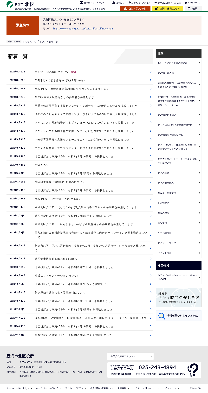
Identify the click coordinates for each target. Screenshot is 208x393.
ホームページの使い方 (47, 388)
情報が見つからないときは (182, 315)
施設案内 (162, 223)
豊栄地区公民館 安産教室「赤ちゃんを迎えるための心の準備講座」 (177, 85)
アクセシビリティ (74, 388)
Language (192, 2)
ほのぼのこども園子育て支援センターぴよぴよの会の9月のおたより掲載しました (86, 114)
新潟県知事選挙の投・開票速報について (60, 292)
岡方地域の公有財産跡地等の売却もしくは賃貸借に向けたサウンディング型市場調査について (91, 235)
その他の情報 (164, 233)
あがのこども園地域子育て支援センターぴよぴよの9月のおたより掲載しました (85, 122)
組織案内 (120, 2)
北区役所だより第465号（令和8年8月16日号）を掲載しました (74, 156)
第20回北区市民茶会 (168, 114)
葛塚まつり (42, 165)
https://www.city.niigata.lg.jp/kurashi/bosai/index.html (83, 28)
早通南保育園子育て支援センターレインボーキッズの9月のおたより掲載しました (86, 105)
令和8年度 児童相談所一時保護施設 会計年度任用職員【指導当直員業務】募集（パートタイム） (178, 101)
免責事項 (121, 388)
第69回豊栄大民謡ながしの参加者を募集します (64, 97)
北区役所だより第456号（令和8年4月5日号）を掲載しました (73, 335)
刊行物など (163, 203)
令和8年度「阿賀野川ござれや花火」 (58, 198)
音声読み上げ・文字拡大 (169, 2)
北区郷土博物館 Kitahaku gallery (56, 258)
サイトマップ (169, 388)
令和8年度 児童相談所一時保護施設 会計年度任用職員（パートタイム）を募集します (91, 318)
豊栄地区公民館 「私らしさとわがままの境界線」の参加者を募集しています (84, 224)
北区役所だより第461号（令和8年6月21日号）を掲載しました (74, 267)
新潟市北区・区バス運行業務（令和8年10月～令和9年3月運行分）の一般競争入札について (91, 248)
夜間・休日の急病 (169, 8)
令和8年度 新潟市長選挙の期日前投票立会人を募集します (72, 88)
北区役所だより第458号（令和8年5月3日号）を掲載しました (73, 309)
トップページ (29, 42)
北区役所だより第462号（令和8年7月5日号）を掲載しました (73, 215)
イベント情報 (164, 253)
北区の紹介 (163, 173)
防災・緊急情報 (137, 8)
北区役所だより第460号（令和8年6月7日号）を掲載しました (73, 284)
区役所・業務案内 (167, 193)
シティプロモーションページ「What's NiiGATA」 (177, 277)
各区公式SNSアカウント (123, 356)
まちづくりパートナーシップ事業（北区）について (177, 161)
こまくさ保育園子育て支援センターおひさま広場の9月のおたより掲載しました (85, 148)
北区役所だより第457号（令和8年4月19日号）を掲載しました (74, 326)
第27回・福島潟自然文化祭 (52, 71)
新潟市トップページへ (94, 2)
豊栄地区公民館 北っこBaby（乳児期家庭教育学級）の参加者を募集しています (86, 207)
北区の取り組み (166, 183)
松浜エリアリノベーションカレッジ (57, 275)
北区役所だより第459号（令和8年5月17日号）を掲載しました (74, 301)
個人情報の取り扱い (100, 388)
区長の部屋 (163, 213)
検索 (194, 8)
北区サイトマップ (167, 243)
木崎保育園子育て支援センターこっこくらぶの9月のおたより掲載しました (82, 139)
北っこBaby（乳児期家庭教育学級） (176, 125)
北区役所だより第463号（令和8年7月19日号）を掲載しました (74, 190)
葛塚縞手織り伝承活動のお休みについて (60, 182)
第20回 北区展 (166, 72)
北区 (42, 42)
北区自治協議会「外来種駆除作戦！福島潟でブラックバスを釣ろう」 (177, 147)
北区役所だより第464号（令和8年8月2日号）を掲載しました (73, 173)
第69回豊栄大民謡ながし (170, 134)
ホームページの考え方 (17, 388)
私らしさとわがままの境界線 (172, 63)
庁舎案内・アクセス (140, 2)
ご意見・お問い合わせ (144, 388)
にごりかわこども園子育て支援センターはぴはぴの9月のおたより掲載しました (85, 131)
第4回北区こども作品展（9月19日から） (60, 80)
